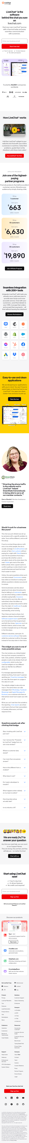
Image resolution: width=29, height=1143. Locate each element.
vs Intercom (18, 1021)
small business (19, 549)
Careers (17, 1063)
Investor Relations (19, 1065)
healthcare (17, 606)
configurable (6, 662)
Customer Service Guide (19, 1033)
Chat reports (15, 705)
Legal (16, 1076)
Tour (3, 1003)
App (3, 1014)
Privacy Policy (13, 1140)
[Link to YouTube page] (23, 1098)
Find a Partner (18, 1074)
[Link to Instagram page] (6, 1104)
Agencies (18, 623)
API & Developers (6, 1064)
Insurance (19, 597)
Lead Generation (6, 1009)
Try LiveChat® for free (14, 156)
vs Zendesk (17, 1010)
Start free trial (14, 46)
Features (4, 1006)
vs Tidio (16, 1018)
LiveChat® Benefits (6, 1000)
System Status (5, 1067)
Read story (7, 506)
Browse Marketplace (14, 314)
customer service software (10, 636)
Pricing (3, 998)
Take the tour (14, 399)
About (17, 1054)
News (3, 1020)
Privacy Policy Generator (18, 1046)
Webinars (4, 1057)
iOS (5, 989)
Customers (4, 1031)
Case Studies (5, 1037)
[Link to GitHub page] (23, 1104)
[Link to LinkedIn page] (12, 1098)
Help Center (5, 1054)
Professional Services (5, 1060)
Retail (19, 553)
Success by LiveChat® (17, 1028)
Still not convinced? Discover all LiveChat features (14, 904)
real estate (18, 592)
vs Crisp (17, 1015)
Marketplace (5, 1017)
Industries (4, 1028)
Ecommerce (18, 577)
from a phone (16, 551)
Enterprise (17, 1003)
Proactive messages (17, 677)
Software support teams (10, 618)
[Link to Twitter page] (6, 1098)
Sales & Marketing (19, 1000)
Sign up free (14, 897)
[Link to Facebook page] (17, 1098)
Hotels (7, 562)
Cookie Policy (18, 1135)
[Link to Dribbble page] (17, 1104)
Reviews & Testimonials (5, 1034)
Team (16, 1060)
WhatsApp (15, 690)
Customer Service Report (19, 1037)
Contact (17, 1057)
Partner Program (19, 1071)
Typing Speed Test (19, 1043)
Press (16, 1068)
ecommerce (22, 1113)
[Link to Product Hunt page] (12, 1104)
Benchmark (17, 1040)
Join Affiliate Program (14, 268)
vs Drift (16, 1013)
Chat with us (14, 856)
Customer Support (19, 998)
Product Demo (5, 1011)
